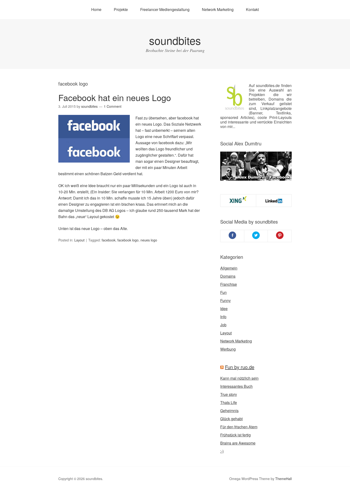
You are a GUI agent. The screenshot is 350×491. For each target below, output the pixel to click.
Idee (224, 308)
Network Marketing (218, 9)
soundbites (175, 40)
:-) (222, 451)
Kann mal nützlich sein (239, 378)
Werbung (228, 349)
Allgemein (228, 268)
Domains (227, 276)
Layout (79, 240)
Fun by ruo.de (239, 366)
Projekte (121, 9)
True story (228, 394)
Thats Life (228, 402)
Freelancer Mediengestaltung (165, 9)
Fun (223, 292)
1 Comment (112, 106)
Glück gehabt (231, 418)
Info (223, 316)
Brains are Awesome (237, 443)
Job (223, 324)
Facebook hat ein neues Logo (114, 97)
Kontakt (252, 9)
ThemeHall (283, 478)
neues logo (148, 240)
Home (96, 9)
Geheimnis (229, 410)
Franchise (228, 284)
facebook (108, 240)
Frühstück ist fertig (235, 435)
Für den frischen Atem (238, 427)
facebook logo (128, 240)
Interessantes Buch (236, 386)
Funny (225, 300)
